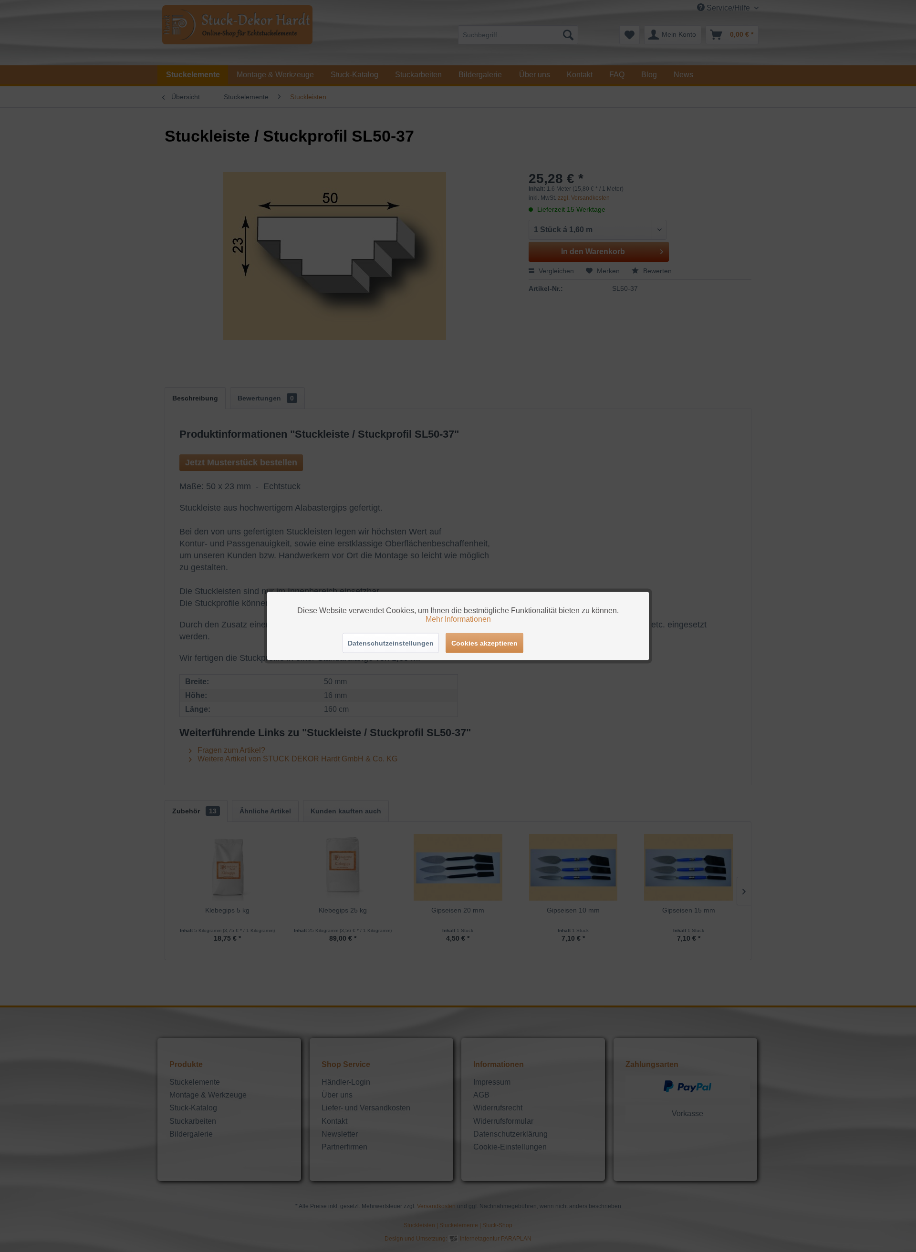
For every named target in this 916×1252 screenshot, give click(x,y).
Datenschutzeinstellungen (391, 643)
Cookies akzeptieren (484, 643)
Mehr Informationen (458, 619)
